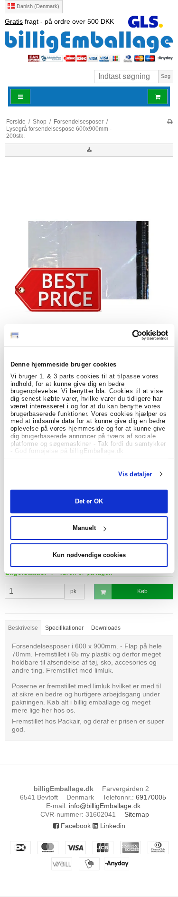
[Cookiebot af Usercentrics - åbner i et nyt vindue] (127, 335)
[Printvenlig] (169, 121)
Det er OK (89, 501)
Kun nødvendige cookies (89, 555)
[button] (89, 150)
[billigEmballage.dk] (89, 41)
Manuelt (84, 527)
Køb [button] (142, 591)
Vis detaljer (135, 474)
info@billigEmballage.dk (105, 806)
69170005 (151, 797)
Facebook (75, 825)
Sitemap (136, 814)
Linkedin (111, 825)
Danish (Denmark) (37, 6)
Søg (165, 76)
